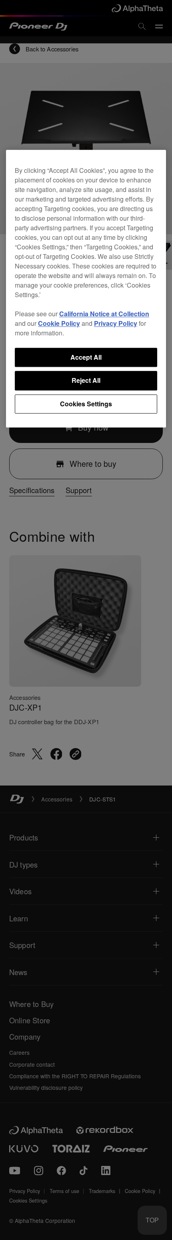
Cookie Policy (59, 323)
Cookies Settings (86, 403)
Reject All (86, 380)
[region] (86, 288)
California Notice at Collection (104, 313)
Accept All (86, 357)
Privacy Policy (115, 323)
